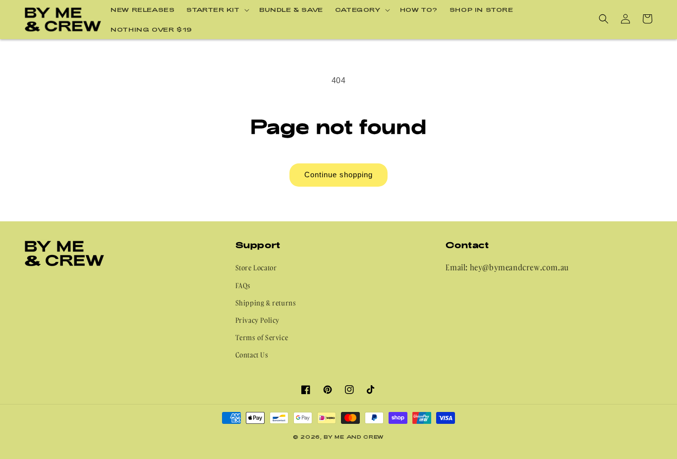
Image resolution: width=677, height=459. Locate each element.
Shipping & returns (265, 302)
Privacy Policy (257, 320)
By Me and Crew (354, 437)
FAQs (243, 285)
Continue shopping (338, 174)
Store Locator (256, 267)
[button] (216, 10)
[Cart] (647, 19)
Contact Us (252, 354)
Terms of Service (261, 337)
